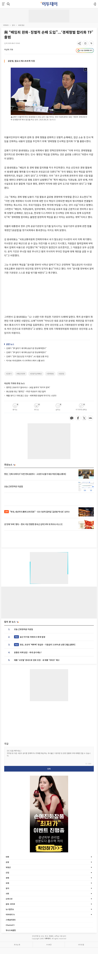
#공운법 (61, 373)
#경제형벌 (50, 373)
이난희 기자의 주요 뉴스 (14, 383)
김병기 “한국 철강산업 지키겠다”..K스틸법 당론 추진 (27, 356)
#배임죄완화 (21, 373)
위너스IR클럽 (11, 930)
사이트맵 (81, 944)
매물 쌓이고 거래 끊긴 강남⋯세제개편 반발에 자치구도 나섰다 (31, 395)
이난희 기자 (8, 49)
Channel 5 (10, 925)
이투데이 (6, 25)
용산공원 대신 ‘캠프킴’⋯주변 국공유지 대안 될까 (26, 391)
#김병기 (9, 373)
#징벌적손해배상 (36, 373)
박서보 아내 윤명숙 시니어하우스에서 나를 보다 (25, 360)
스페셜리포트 (11, 919)
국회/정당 (21, 25)
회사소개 (17, 944)
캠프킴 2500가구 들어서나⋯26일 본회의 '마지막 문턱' (28, 387)
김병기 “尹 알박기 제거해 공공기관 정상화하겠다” (26, 348)
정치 (13, 25)
